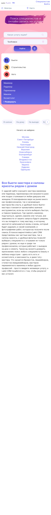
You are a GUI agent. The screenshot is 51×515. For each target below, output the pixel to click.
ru (13, 3)
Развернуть (10, 102)
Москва (25, 137)
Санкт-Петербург (25, 139)
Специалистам (43, 1)
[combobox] (7, 35)
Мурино (25, 164)
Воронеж (25, 149)
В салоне (8, 122)
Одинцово (25, 169)
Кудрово (26, 167)
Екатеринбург (25, 154)
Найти (22, 48)
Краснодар (25, 144)
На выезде (34, 122)
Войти (47, 4)
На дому (20, 122)
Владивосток (25, 159)
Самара (25, 157)
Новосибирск (25, 152)
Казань (25, 142)
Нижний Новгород (25, 147)
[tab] (10, 60)
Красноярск (25, 162)
